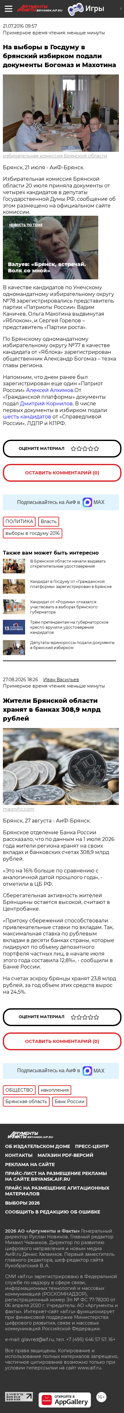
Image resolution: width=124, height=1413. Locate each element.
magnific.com (18, 809)
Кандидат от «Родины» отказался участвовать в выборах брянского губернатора (64, 606)
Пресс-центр (92, 1146)
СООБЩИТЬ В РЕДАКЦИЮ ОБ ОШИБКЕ (52, 1212)
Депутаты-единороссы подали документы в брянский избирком (72, 645)
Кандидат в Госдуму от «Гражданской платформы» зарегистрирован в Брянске (71, 584)
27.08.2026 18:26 (20, 679)
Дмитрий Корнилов (46, 404)
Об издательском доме (37, 1146)
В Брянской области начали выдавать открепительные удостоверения (68, 564)
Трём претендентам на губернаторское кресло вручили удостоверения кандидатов (69, 627)
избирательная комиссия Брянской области (55, 156)
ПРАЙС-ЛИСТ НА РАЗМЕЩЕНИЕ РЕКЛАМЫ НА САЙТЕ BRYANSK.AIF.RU (56, 1176)
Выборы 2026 (22, 1203)
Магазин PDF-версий (65, 1155)
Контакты (18, 1155)
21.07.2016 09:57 (20, 26)
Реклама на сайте (30, 1164)
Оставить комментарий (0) (62, 473)
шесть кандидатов (27, 417)
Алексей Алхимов (49, 390)
